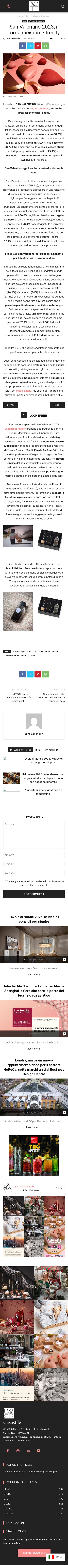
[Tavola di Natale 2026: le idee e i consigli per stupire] (11, 762)
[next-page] (36, 806)
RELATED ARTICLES (20, 750)
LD (24, 959)
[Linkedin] (28, 1451)
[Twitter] (30, 45)
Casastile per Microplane (46, 651)
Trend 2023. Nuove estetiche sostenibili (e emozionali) (18, 698)
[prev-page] (31, 806)
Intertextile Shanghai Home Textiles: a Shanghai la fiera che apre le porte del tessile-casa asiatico (34, 990)
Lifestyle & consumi (42, 15)
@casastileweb (24, 1186)
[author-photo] (34, 729)
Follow (59, 1188)
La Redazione (16, 1523)
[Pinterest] (37, 45)
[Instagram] (18, 1451)
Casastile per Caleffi (22, 651)
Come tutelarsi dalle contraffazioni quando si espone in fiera (51, 698)
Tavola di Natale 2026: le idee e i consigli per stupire (30, 1472)
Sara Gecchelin (13, 38)
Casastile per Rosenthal (15, 655)
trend (32, 655)
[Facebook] (22, 45)
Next (56, 404)
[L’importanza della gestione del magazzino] (11, 794)
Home (20, 15)
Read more (32, 974)
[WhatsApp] (45, 45)
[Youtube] (38, 1451)
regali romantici (39, 108)
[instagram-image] (13, 1206)
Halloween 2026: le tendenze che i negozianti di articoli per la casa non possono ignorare (43, 778)
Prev (11, 404)
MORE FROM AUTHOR (46, 750)
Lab (28, 15)
